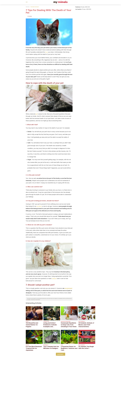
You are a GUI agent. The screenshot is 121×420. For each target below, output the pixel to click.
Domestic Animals (35, 6)
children (54, 278)
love (46, 52)
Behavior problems (65, 321)
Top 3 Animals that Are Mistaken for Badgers (51, 347)
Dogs (27, 321)
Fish (62, 345)
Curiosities (46, 321)
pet (36, 114)
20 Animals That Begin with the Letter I (86, 347)
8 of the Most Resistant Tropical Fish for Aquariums (34, 348)
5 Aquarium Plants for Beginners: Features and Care (69, 348)
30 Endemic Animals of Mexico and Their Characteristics (86, 324)
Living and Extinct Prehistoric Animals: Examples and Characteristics (50, 324)
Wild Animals (81, 321)
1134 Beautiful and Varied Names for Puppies (32, 324)
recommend (68, 288)
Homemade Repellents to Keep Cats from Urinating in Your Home (68, 324)
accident (39, 206)
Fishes (27, 345)
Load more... (60, 354)
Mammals (45, 345)
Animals (27, 6)
